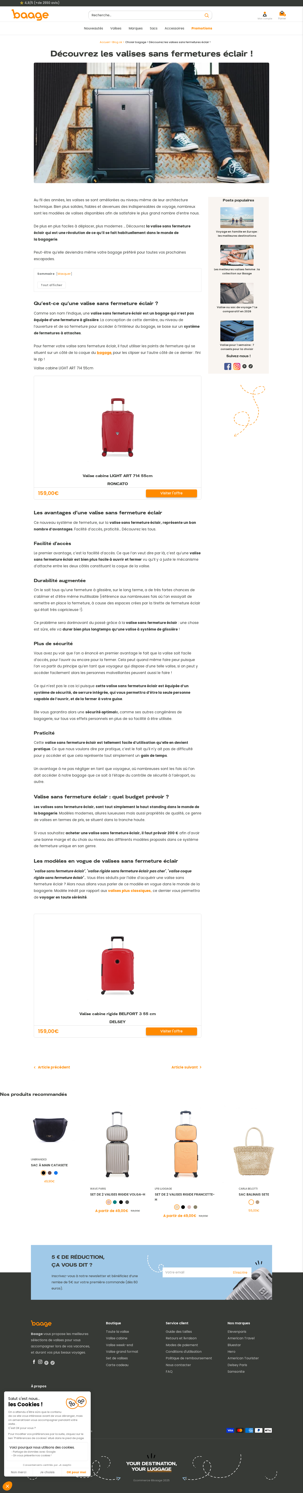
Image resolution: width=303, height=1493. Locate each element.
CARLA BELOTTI (248, 1189)
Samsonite (236, 1371)
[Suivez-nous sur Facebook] (227, 366)
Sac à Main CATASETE (49, 1165)
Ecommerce (142, 1480)
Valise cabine (116, 1338)
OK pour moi (76, 1472)
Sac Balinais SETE (254, 1194)
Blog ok (117, 42)
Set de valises (117, 1358)
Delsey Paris (237, 1365)
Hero (231, 1351)
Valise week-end (119, 1345)
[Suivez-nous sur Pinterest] (244, 366)
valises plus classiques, (130, 890)
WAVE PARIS (98, 1189)
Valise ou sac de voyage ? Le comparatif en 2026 (237, 309)
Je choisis (47, 1472)
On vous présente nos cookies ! (32, 1455)
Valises (115, 28)
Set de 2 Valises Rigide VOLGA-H (117, 1194)
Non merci (18, 1472)
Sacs (153, 28)
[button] (7, 1486)
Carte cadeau (117, 1365)
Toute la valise (117, 1331)
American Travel (241, 1338)
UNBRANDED (39, 1159)
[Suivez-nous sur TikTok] (251, 366)
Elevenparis (237, 1331)
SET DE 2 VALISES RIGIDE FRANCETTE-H (184, 1197)
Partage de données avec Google (34, 1451)
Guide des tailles (179, 1331)
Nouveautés (93, 28)
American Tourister (243, 1358)
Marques (136, 28)
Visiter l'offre (171, 493)
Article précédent (54, 1067)
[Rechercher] (207, 15)
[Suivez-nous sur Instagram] (236, 368)
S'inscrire (240, 1272)
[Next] (296, 1161)
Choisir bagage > (137, 42)
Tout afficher (51, 285)
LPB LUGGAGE (163, 1189)
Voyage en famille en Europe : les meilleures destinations (237, 234)
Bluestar (234, 1345)
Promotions (201, 28)
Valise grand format (122, 1351)
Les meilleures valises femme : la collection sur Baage (237, 271)
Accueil (105, 42)
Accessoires (174, 28)
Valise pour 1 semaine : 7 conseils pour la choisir (237, 347)
